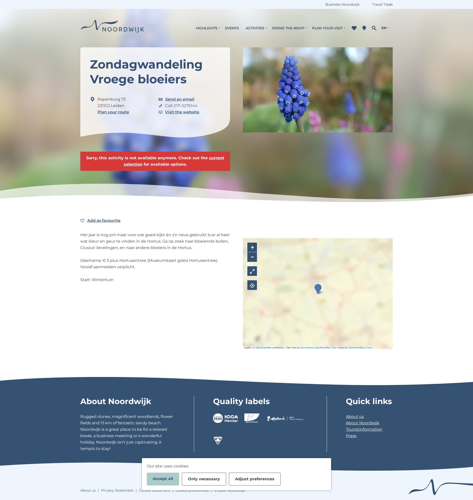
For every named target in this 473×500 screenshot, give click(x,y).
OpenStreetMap (263, 347)
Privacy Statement (117, 490)
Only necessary (204, 479)
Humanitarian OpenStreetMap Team (318, 347)
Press (351, 435)
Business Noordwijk (342, 4)
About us (355, 416)
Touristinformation (364, 429)
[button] (318, 288)
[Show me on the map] (252, 285)
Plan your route (113, 112)
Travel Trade (382, 4)
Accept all (163, 478)
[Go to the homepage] (112, 28)
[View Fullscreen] (252, 271)
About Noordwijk (362, 423)
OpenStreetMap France (360, 347)
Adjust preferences (254, 479)
